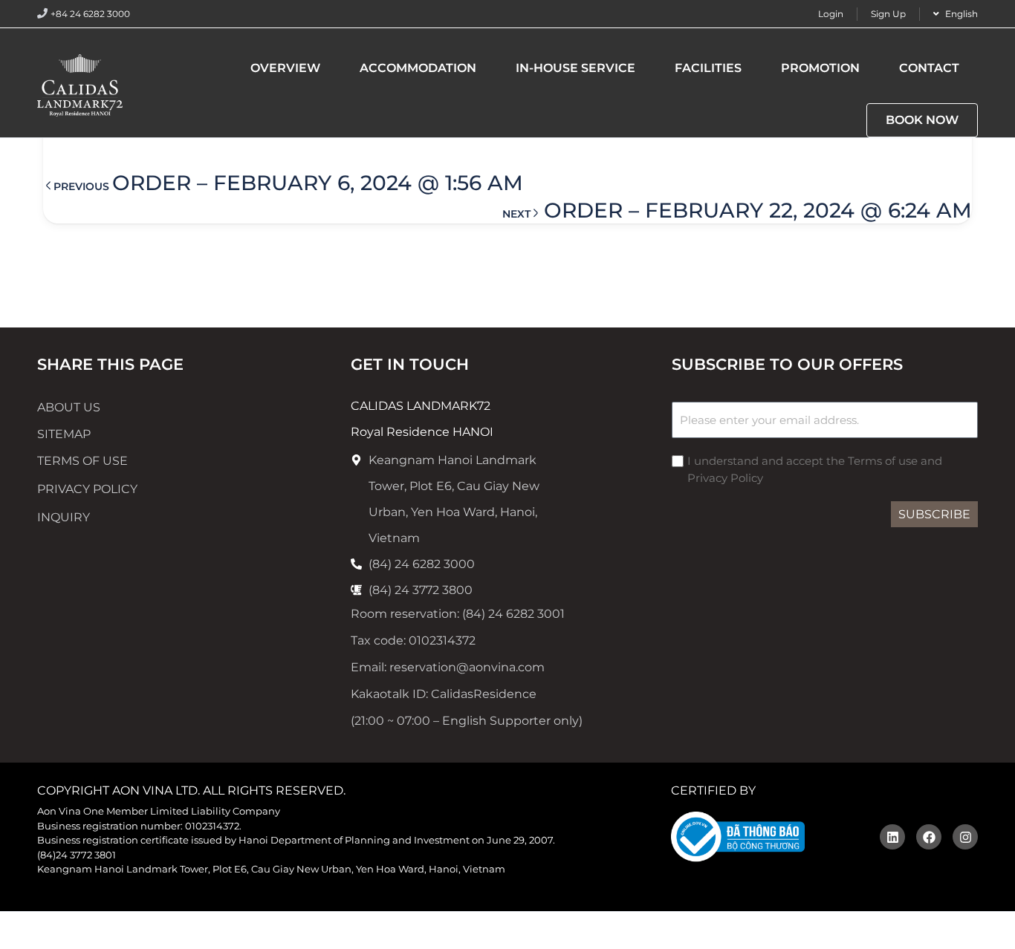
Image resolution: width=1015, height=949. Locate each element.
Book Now (922, 120)
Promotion (820, 68)
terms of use (82, 461)
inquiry (63, 517)
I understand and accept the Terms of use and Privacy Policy (814, 469)
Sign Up (888, 13)
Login (830, 13)
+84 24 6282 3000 (90, 13)
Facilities (708, 68)
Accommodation (418, 68)
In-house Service (575, 68)
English (961, 13)
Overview (285, 68)
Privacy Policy (87, 489)
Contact (929, 68)
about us (68, 407)
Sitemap (64, 434)
